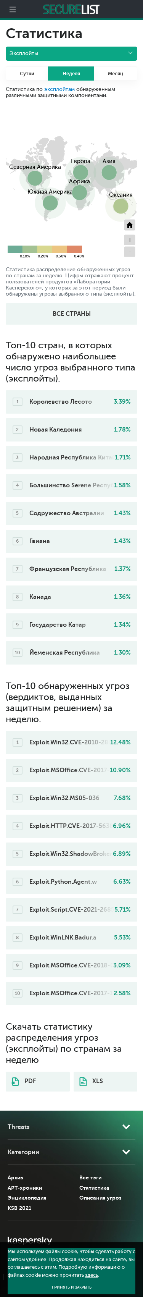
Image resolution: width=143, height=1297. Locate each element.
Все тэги (90, 1177)
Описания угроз (100, 1198)
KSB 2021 (19, 1208)
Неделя (71, 73)
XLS (97, 1081)
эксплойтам (59, 89)
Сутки (27, 73)
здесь (91, 1275)
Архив (15, 1177)
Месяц (115, 73)
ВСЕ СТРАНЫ (72, 314)
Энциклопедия (27, 1198)
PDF (29, 1081)
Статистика (94, 1188)
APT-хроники (25, 1188)
